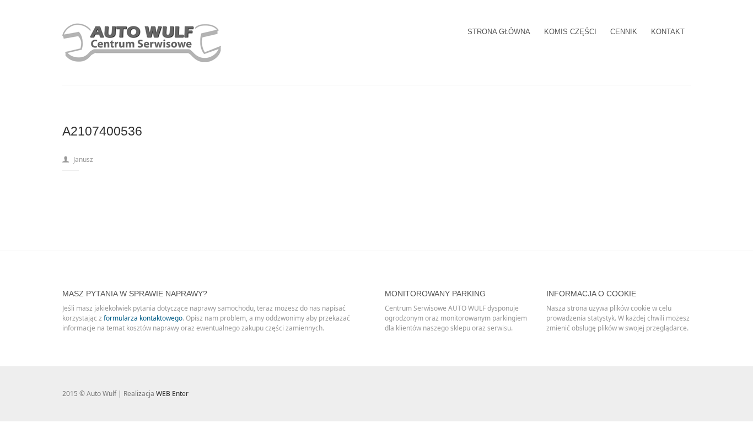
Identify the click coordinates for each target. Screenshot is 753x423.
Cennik (623, 32)
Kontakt (668, 32)
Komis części (570, 32)
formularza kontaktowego (143, 318)
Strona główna (498, 32)
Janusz (83, 159)
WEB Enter (172, 393)
